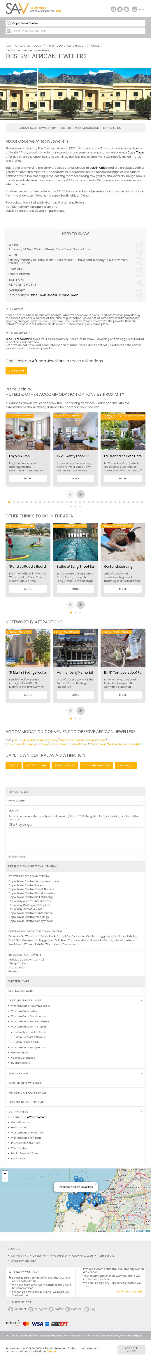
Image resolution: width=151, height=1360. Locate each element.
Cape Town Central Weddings (28, 917)
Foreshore (78, 936)
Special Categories (23, 1058)
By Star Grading (20, 1063)
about (13, 765)
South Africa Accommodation (35, 740)
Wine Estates (19, 1148)
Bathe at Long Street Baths (78, 566)
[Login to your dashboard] (120, 9)
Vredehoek (15, 944)
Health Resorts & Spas (24, 1153)
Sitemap (52, 1351)
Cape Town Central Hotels (26, 885)
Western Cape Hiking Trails (27, 1132)
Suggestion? (17, 857)
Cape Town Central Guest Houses (31, 889)
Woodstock (53, 944)
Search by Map (18, 1073)
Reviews (13, 971)
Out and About (19, 1111)
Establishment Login (23, 1261)
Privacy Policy (59, 1256)
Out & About (34, 45)
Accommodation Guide (24, 1000)
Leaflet (129, 1230)
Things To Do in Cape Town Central (28, 50)
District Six (63, 936)
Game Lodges (19, 1052)
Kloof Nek (14, 940)
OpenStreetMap (143, 1230)
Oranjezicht (30, 940)
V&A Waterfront (124, 940)
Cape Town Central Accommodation (116, 744)
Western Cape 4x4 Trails (26, 1138)
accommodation (96, 765)
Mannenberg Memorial (75, 672)
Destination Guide (20, 991)
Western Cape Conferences (27, 1092)
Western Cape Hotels (24, 1011)
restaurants (65, 765)
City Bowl (93, 45)
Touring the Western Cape (26, 1102)
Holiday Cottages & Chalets (31, 905)
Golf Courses (19, 1127)
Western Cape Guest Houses (29, 1016)
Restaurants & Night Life (26, 1143)
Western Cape (75, 45)
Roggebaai (46, 940)
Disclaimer (39, 1256)
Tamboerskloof (78, 940)
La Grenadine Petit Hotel (123, 456)
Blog (92, 1309)
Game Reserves (21, 1122)
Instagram (40, 1309)
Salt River (61, 940)
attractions (36, 765)
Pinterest (76, 1309)
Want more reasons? (129, 1291)
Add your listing (131, 1349)
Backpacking (19, 1158)
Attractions (16, 967)
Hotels (66, 128)
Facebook (20, 1309)
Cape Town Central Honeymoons (30, 921)
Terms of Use (106, 1256)
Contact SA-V (19, 1256)
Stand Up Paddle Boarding (30, 566)
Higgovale (105, 936)
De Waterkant (30, 936)
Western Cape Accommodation (82, 740)
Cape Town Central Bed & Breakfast (32, 893)
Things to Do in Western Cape (29, 1117)
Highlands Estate (124, 936)
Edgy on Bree (19, 456)
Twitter (59, 1309)
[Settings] (126, 9)
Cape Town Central (43, 295)
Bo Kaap (14, 936)
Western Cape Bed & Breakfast (30, 1021)
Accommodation (86, 128)
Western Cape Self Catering (28, 1026)
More (28, 478)
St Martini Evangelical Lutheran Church (40, 672)
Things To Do (54, 45)
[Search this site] (113, 9)
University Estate (101, 940)
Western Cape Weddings (25, 1083)
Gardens (92, 936)
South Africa (14, 45)
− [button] (5, 1179)
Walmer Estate (34, 944)
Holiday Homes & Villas (28, 909)
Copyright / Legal (82, 1256)
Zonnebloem (70, 944)
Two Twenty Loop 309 (73, 456)
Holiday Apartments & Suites (32, 901)
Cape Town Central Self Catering (30, 897)
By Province (16, 801)
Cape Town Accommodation (26, 744)
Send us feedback (18, 339)
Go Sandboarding (118, 566)
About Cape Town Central (39, 128)
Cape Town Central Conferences (30, 913)
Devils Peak (48, 936)
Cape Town (136, 152)
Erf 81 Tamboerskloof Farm (125, 672)
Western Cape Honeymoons (28, 1047)
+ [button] (5, 1173)
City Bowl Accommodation (68, 744)
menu (135, 9)
